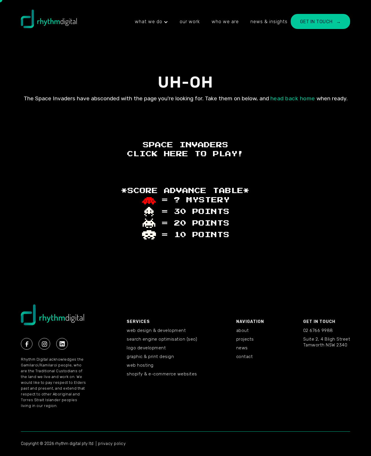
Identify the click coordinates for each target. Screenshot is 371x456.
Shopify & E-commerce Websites (162, 374)
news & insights (269, 21)
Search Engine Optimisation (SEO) (162, 339)
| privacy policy (111, 443)
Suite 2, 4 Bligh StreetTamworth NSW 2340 (326, 342)
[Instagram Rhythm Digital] (44, 344)
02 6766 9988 (318, 330)
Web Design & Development (156, 330)
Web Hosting (140, 365)
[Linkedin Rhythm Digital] (62, 344)
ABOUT (242, 330)
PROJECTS (245, 339)
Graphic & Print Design (150, 356)
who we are (225, 21)
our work (190, 21)
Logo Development (146, 347)
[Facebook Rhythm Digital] (26, 344)
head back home (292, 98)
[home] (49, 22)
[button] (151, 22)
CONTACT (244, 356)
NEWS (242, 347)
